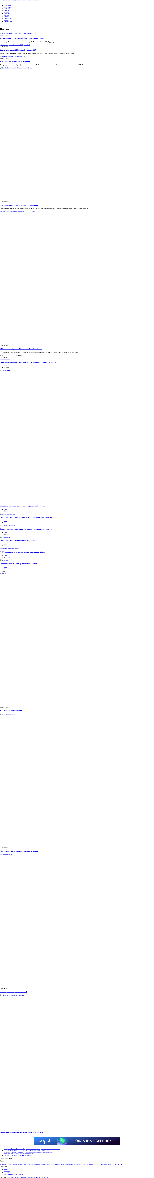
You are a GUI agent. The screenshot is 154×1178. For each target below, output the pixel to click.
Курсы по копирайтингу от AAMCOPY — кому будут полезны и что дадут (26, 1150)
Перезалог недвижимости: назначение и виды (18, 1155)
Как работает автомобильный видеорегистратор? (19, 851)
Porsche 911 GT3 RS (52, 1164)
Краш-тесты (7, 13)
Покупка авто (8, 18)
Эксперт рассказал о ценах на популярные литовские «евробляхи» (26, 529)
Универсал (85, 1164)
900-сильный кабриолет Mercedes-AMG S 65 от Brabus (21, 349)
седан (112, 1164)
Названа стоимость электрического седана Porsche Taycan (22, 506)
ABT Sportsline (3, 1164)
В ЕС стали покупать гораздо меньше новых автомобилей (22, 552)
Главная (6, 1169)
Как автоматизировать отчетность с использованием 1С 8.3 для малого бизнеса (28, 1152)
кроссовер (99, 1164)
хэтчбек (118, 1164)
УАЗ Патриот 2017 (78, 1164)
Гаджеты (6, 12)
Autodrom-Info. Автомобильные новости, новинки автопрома (29, 1177)
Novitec (44, 1164)
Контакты (7, 1171)
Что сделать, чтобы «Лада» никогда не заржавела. (19, 1153)
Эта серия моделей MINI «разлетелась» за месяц (18, 564)
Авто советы (7, 5)
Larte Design (30, 1164)
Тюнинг (6, 20)
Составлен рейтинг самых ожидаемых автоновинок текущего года (26, 517)
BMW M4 (9, 1164)
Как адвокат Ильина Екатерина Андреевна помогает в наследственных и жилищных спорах (32, 1149)
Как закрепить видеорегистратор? (13, 992)
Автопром (7, 8)
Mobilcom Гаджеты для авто (11, 710)
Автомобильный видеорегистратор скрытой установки (21, 1132)
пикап (107, 1164)
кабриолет (91, 1164)
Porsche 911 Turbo (61, 1164)
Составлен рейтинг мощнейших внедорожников (18, 541)
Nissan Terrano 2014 (38, 1164)
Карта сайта (7, 1172)
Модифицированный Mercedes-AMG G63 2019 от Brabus (22, 38)
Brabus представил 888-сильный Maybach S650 (18, 50)
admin (5, 366)
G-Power (24, 1164)
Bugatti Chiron (19, 1164)
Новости (6, 16)
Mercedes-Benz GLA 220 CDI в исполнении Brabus (19, 205)
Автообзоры (7, 7)
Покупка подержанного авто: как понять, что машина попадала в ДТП (28, 362)
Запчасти (6, 10)
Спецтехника (8, 21)
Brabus (14, 1164)
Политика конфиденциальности (13, 1174)
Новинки (6, 15)
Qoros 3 (68, 1164)
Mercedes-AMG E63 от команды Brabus (15, 61)
